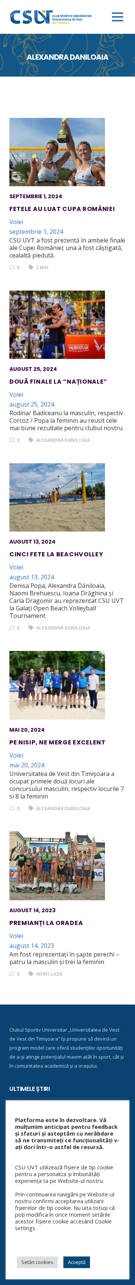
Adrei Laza (48, 974)
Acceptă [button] (77, 1262)
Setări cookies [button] (37, 1262)
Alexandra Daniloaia (62, 440)
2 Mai (41, 267)
